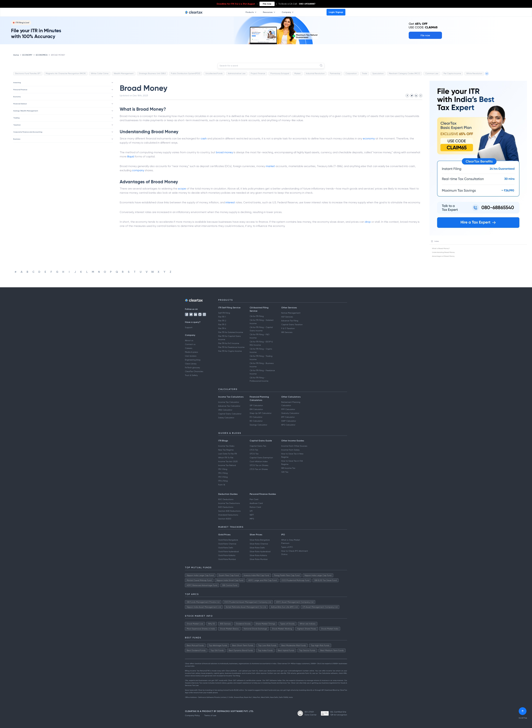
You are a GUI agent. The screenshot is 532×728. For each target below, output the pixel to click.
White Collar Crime (99, 73)
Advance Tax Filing (289, 321)
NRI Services (286, 332)
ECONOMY (27, 55)
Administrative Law (236, 73)
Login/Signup (336, 12)
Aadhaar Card (256, 503)
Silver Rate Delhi (257, 548)
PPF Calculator (288, 409)
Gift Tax (284, 472)
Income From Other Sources (294, 446)
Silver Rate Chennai (259, 544)
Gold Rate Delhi (225, 548)
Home (16, 55)
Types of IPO (287, 547)
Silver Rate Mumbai (259, 559)
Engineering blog (192, 360)
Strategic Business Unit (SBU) (152, 73)
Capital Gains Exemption (261, 457)
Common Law (431, 73)
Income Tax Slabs (226, 446)
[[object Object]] (522, 711)
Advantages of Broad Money (443, 256)
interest (230, 202)
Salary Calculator (226, 417)
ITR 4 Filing (223, 481)
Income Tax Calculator (228, 402)
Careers (188, 348)
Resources (268, 12)
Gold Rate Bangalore (228, 540)
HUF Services (287, 317)
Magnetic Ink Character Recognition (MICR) (66, 73)
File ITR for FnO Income (228, 343)
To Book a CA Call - (296, 3)
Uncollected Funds (214, 73)
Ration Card (255, 507)
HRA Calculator (225, 410)
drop (368, 221)
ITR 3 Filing (223, 477)
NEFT (252, 515)
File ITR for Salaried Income (230, 332)
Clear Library (190, 364)
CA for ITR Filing (257, 316)
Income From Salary (290, 450)
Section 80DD (224, 519)
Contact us (190, 344)
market (270, 166)
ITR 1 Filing (222, 469)
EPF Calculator (288, 417)
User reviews (190, 356)
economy (369, 138)
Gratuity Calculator (290, 413)
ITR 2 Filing (223, 473)
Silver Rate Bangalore (260, 540)
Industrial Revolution (315, 73)
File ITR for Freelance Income (231, 347)
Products (250, 12)
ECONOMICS (42, 55)
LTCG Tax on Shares (259, 469)
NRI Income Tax (288, 468)
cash (204, 138)
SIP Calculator (256, 405)
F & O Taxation (288, 328)
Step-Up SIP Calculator (260, 413)
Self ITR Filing (224, 313)
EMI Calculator (256, 409)
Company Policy (192, 715)
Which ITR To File (225, 457)
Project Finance (258, 73)
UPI (251, 511)
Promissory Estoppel (279, 73)
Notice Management (290, 313)
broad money (224, 152)
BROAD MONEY (58, 55)
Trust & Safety (191, 375)
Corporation (351, 73)
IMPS (252, 519)
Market (297, 73)
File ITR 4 (222, 328)
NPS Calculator (288, 425)
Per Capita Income (452, 73)
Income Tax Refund (227, 465)
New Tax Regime (226, 450)
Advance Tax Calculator (229, 406)
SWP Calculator (288, 421)
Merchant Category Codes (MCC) (404, 73)
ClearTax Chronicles (194, 371)
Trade (364, 73)
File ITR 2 (222, 321)
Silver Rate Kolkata (258, 555)
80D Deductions (225, 507)
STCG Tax (254, 454)
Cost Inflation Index (259, 461)
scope (182, 188)
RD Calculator (256, 421)
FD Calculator (256, 417)
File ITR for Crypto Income (230, 351)
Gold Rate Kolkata (226, 555)
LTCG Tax (254, 450)
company (138, 170)
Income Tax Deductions (229, 503)
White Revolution (474, 73)
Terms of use (210, 715)
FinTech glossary (192, 367)
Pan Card (254, 499)
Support (188, 327)
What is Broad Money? (441, 248)
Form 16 (221, 485)
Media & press (191, 352)
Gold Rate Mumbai (227, 559)
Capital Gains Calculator (229, 414)
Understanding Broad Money (443, 252)
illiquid (130, 156)
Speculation (378, 73)
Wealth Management (124, 73)
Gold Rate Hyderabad (228, 551)
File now (267, 3)
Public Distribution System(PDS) (185, 73)
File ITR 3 (222, 324)
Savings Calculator (258, 425)
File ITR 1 (222, 317)
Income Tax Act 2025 (228, 461)
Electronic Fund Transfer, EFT (27, 73)
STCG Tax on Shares (259, 465)
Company (286, 12)
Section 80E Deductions (229, 511)
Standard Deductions (228, 515)
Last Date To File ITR (227, 454)
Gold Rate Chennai (227, 544)
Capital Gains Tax (258, 446)
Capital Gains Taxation (292, 324)
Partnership (335, 73)
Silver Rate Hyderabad (260, 551)
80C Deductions (225, 499)
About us (189, 340)
